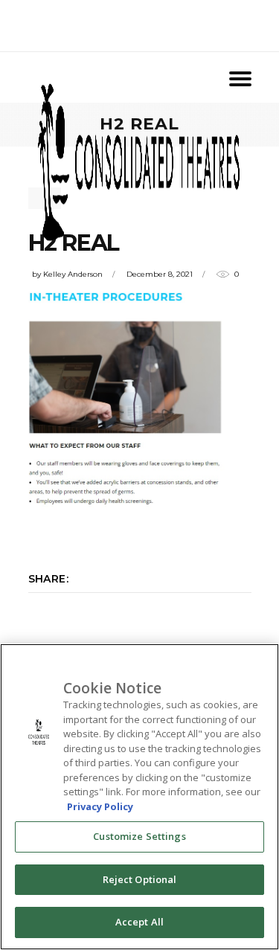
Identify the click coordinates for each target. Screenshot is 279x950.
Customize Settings (139, 836)
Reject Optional (140, 879)
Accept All (139, 921)
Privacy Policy (100, 806)
